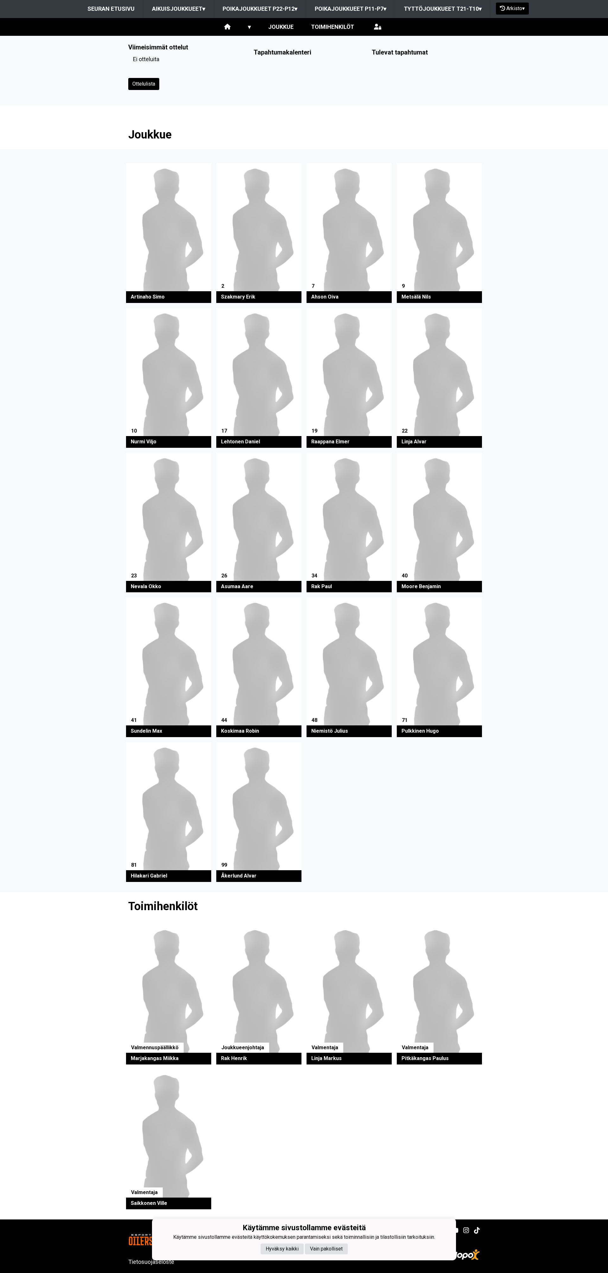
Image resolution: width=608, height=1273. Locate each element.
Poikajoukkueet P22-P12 (260, 8)
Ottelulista (143, 84)
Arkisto (515, 8)
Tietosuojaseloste (151, 1261)
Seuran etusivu (111, 8)
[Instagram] (463, 1230)
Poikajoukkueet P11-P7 (350, 8)
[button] (169, 233)
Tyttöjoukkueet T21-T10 (443, 8)
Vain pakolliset (326, 1248)
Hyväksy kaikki (282, 1248)
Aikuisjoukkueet (178, 8)
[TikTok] (474, 1230)
